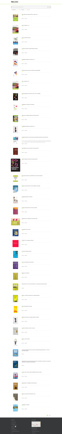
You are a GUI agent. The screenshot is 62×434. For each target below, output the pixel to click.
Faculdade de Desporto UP (14, 429)
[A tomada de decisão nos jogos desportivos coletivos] (15, 51)
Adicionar (23, 18)
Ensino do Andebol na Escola (26, 37)
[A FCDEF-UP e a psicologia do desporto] (15, 243)
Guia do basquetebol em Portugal (27, 306)
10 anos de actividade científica (26, 251)
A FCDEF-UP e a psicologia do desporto (28, 240)
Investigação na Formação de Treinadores (28, 104)
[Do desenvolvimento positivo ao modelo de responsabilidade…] (15, 73)
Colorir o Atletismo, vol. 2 (25, 25)
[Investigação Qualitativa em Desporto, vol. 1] (15, 62)
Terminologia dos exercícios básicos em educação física (30, 148)
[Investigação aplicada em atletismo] (15, 200)
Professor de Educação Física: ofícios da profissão (29, 207)
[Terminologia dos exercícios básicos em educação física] (15, 151)
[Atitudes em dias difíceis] (15, 276)
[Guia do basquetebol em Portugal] (15, 309)
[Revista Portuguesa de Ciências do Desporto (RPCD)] (15, 165)
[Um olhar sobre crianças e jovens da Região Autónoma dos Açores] (15, 375)
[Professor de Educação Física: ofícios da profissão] (15, 211)
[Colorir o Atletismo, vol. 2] (15, 29)
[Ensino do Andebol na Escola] (15, 41)
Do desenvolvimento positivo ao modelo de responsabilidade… (31, 70)
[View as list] (29, 9)
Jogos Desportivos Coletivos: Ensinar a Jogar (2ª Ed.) (30, 14)
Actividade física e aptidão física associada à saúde (29, 218)
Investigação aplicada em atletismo (27, 196)
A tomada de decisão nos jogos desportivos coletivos (30, 48)
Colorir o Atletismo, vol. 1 (25, 81)
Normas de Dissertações (34, 429)
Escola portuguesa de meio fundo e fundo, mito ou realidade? (31, 93)
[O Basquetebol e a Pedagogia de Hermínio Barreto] (15, 386)
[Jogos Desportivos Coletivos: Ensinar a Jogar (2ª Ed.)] (15, 17)
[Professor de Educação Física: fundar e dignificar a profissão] (15, 189)
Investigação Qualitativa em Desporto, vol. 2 (28, 126)
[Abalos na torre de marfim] (15, 342)
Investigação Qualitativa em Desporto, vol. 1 (28, 59)
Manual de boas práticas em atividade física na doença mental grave (32, 175)
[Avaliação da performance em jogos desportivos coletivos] (15, 320)
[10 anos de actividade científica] (15, 254)
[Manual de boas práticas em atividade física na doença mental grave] (15, 178)
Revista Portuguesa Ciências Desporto (15, 431)
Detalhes (26, 18)
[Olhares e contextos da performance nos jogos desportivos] (15, 298)
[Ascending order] (19, 9)
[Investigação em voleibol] (15, 408)
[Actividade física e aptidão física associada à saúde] (15, 221)
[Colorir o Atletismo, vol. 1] (15, 85)
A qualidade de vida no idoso (26, 229)
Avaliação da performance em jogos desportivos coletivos (30, 317)
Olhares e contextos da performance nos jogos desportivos (31, 295)
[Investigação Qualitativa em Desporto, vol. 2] (15, 129)
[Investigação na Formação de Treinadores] (15, 107)
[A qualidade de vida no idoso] (15, 232)
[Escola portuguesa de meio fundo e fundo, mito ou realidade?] (15, 96)
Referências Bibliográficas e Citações (35, 431)
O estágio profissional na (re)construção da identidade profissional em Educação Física (35, 137)
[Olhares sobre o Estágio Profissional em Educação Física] (15, 118)
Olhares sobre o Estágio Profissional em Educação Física (30, 115)
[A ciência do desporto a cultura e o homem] (15, 331)
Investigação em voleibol (25, 404)
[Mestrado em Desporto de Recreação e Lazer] (15, 397)
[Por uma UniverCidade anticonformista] (15, 265)
